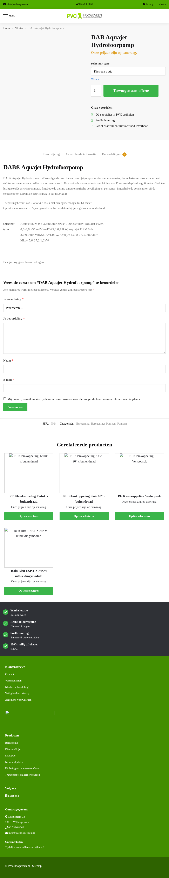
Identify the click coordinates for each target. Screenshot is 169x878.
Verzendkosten (13, 680)
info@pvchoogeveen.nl (17, 4)
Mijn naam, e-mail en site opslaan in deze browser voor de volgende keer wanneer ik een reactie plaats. (74, 399)
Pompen (122, 423)
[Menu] (5, 16)
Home (6, 28)
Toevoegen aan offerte (131, 90)
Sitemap (37, 865)
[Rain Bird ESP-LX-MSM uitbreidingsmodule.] (28, 548)
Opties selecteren (29, 516)
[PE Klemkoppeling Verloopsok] (139, 473)
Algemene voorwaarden (18, 699)
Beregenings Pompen (103, 423)
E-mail (8, 379)
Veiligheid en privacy (17, 693)
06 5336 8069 (16, 827)
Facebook (13, 795)
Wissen (95, 79)
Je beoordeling (14, 318)
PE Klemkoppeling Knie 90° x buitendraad (84, 498)
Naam (8, 360)
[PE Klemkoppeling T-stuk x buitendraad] (28, 473)
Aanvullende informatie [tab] (81, 154)
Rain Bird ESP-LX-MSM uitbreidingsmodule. (29, 573)
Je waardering (13, 299)
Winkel (19, 28)
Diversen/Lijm (13, 749)
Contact (9, 674)
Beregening (82, 423)
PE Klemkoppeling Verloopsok (139, 496)
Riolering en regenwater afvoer (22, 768)
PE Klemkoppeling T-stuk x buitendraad (28, 498)
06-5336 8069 (86, 4)
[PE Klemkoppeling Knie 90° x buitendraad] (84, 473)
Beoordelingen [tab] (111, 154)
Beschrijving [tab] (51, 154)
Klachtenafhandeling (17, 686)
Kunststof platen (14, 761)
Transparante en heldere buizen (22, 774)
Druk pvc (10, 755)
